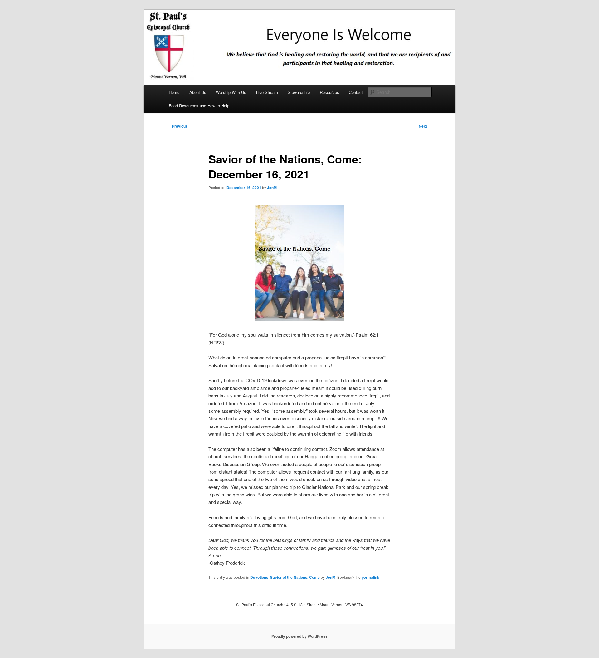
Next (425, 126)
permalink (370, 577)
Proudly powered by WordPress (299, 636)
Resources (329, 92)
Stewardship (299, 92)
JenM (272, 187)
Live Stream (267, 92)
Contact (356, 92)
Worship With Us (231, 92)
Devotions (259, 577)
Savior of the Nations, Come (295, 577)
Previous (177, 126)
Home (174, 92)
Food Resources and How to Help (199, 106)
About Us (197, 92)
